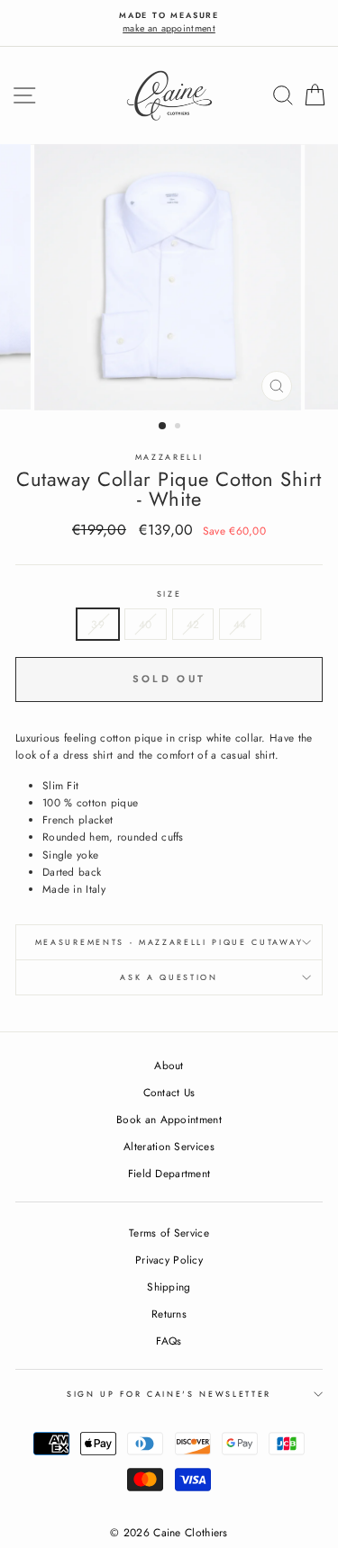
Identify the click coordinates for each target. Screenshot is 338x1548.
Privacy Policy (169, 1259)
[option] (169, 23)
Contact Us (169, 1092)
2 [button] (179, 427)
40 (145, 624)
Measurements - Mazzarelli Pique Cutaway (169, 942)
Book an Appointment (169, 1119)
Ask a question (169, 977)
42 (193, 624)
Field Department (169, 1173)
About (169, 1065)
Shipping (168, 1286)
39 (98, 624)
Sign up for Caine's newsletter (169, 1394)
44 (240, 624)
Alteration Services (169, 1146)
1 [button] (163, 426)
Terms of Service (169, 1232)
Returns (169, 1313)
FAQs (168, 1340)
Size (169, 593)
